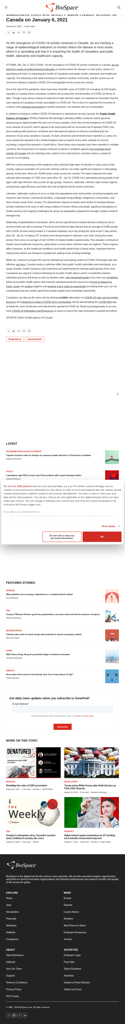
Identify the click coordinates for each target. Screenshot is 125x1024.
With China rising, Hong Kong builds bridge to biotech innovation (38, 654)
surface (29, 286)
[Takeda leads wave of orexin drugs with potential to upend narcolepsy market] (112, 636)
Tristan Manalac (12, 678)
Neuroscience (14, 630)
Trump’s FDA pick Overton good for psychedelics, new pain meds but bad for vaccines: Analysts (53, 614)
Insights (11, 782)
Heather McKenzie (13, 459)
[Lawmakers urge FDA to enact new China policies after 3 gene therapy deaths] (112, 477)
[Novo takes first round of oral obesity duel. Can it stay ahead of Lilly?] (112, 676)
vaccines (20, 264)
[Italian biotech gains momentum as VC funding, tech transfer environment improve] (91, 812)
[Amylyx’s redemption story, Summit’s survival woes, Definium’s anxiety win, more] (33, 812)
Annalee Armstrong (14, 658)
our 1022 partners (22, 486)
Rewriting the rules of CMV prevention (26, 785)
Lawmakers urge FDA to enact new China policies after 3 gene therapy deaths (43, 475)
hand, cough (13, 286)
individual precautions (33, 107)
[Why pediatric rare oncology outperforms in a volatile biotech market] (112, 596)
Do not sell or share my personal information (62, 536)
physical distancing (101, 282)
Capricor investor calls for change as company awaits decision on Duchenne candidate (48, 455)
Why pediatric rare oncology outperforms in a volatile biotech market (39, 594)
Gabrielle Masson (13, 479)
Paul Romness (12, 598)
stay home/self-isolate (77, 277)
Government (34, 339)
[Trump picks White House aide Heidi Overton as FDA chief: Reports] (91, 762)
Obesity (10, 670)
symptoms (112, 277)
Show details (109, 526)
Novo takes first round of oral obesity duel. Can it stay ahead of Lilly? (39, 674)
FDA (8, 610)
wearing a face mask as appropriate (66, 286)
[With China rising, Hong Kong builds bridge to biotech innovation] (112, 656)
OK (102, 536)
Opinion (10, 590)
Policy (10, 471)
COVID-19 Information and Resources (32, 311)
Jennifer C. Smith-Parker (42, 789)
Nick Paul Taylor (13, 638)
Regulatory (15, 339)
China (9, 650)
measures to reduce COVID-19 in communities (46, 302)
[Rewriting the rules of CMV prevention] (33, 762)
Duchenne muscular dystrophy (24, 451)
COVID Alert (105, 302)
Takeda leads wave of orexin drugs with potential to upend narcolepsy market (44, 634)
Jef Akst (35, 842)
